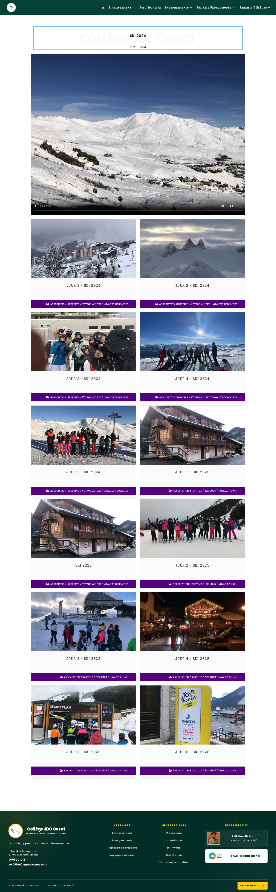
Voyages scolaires (121, 855)
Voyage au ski (91, 304)
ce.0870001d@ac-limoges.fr (27, 864)
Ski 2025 (210, 490)
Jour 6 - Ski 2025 (192, 752)
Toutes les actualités (173, 862)
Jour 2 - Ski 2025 (192, 565)
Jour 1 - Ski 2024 (83, 285)
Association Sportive (64, 304)
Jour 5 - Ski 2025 (83, 752)
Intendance (174, 840)
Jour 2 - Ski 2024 (192, 285)
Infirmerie (173, 847)
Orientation (174, 855)
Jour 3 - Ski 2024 (83, 379)
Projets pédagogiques (122, 847)
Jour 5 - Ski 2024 (83, 472)
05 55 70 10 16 (16, 860)
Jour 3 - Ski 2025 (83, 658)
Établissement (122, 833)
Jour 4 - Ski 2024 (192, 379)
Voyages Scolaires (116, 304)
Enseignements (122, 840)
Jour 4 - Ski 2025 (192, 658)
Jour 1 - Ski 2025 (192, 472)
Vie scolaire (174, 833)
